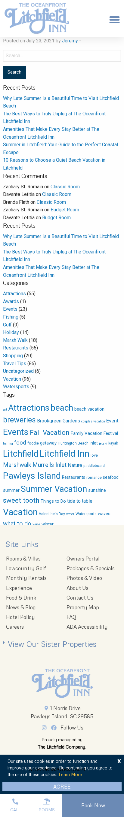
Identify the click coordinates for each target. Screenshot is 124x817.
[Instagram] (46, 727)
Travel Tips (14, 363)
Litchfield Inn (64, 453)
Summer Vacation (54, 489)
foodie (33, 443)
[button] (114, 20)
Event (112, 421)
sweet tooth (21, 500)
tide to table (79, 501)
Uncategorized (18, 371)
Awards (11, 301)
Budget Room (65, 210)
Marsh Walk (15, 340)
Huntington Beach (73, 443)
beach (62, 408)
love (94, 455)
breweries (19, 419)
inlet (94, 443)
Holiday (11, 332)
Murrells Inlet (50, 464)
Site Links (21, 544)
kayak (113, 443)
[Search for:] (62, 55)
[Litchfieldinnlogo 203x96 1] (62, 683)
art (5, 410)
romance (94, 477)
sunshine (97, 490)
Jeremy (70, 41)
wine (36, 524)
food (20, 442)
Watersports (16, 386)
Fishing (10, 317)
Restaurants (15, 348)
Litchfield (21, 453)
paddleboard (94, 465)
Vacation (12, 379)
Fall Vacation (50, 432)
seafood (111, 477)
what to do (17, 523)
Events (10, 309)
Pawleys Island (32, 476)
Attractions (14, 293)
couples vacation (93, 421)
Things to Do (53, 501)
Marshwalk (17, 464)
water (70, 514)
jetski (103, 443)
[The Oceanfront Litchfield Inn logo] (37, 20)
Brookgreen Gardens (58, 421)
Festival (111, 433)
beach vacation (89, 409)
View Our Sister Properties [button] (52, 644)
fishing (8, 443)
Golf (7, 325)
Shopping (13, 356)
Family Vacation (86, 433)
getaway (48, 443)
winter (48, 524)
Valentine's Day (52, 513)
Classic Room (65, 187)
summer (11, 490)
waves (104, 513)
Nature (75, 465)
